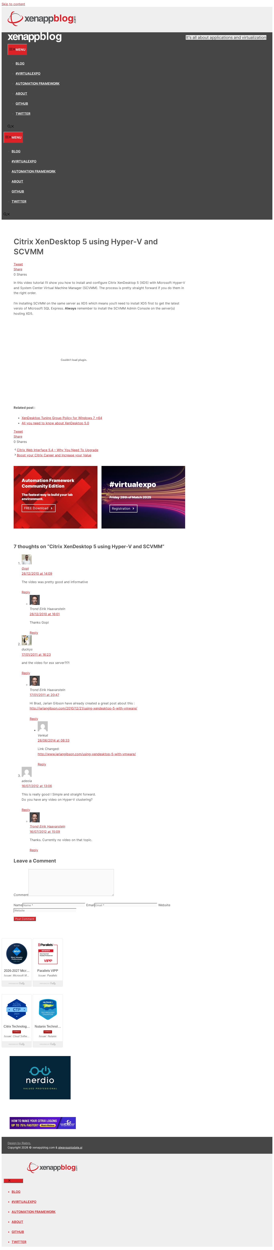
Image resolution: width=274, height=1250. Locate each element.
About (21, 93)
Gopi (25, 568)
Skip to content (13, 4)
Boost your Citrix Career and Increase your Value (54, 455)
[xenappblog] (34, 41)
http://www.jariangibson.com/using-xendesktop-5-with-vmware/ (87, 754)
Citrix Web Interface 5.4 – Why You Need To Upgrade (57, 450)
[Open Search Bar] (11, 127)
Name (18, 905)
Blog (20, 63)
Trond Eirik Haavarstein (47, 826)
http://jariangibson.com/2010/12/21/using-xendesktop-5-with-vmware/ (83, 708)
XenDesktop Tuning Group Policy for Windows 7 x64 (62, 418)
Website (164, 905)
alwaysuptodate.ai (70, 1147)
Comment (21, 895)
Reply (26, 592)
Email (90, 905)
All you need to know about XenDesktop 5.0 (55, 423)
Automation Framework (38, 83)
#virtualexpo (28, 73)
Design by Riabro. (19, 1143)
